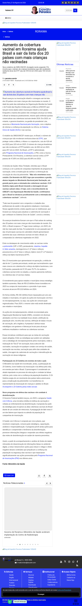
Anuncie (31, 575)
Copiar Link (10, 475)
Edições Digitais (31, 581)
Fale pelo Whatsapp (20, 601)
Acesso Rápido (69, 572)
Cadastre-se (71, 577)
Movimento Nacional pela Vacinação (25, 124)
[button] (17, 544)
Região (11, 577)
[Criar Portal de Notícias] (75, 602)
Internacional (13, 580)
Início (4, 31)
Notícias (7, 37)
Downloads (32, 585)
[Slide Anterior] (47, 483)
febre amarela (10, 249)
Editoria (11, 31)
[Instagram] (71, 2)
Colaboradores (53, 582)
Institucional (49, 572)
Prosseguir (41, 594)
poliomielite (8, 246)
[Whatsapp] (74, 2)
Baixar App (70, 580)
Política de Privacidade (52, 576)
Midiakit (31, 577)
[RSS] (63, 2)
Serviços (28, 572)
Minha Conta (71, 575)
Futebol (11, 583)
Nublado (9, 10)
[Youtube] (65, 2)
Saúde (11, 575)
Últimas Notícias (65, 64)
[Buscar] (75, 10)
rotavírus (37, 246)
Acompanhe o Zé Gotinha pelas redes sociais (20, 387)
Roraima (41, 31)
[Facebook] (77, 2)
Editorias (9, 572)
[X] (68, 2)
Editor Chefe (52, 580)
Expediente (51, 585)
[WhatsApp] (10, 602)
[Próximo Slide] (50, 483)
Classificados (32, 587)
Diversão (12, 585)
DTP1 (41, 138)
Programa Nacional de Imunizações (19, 153)
